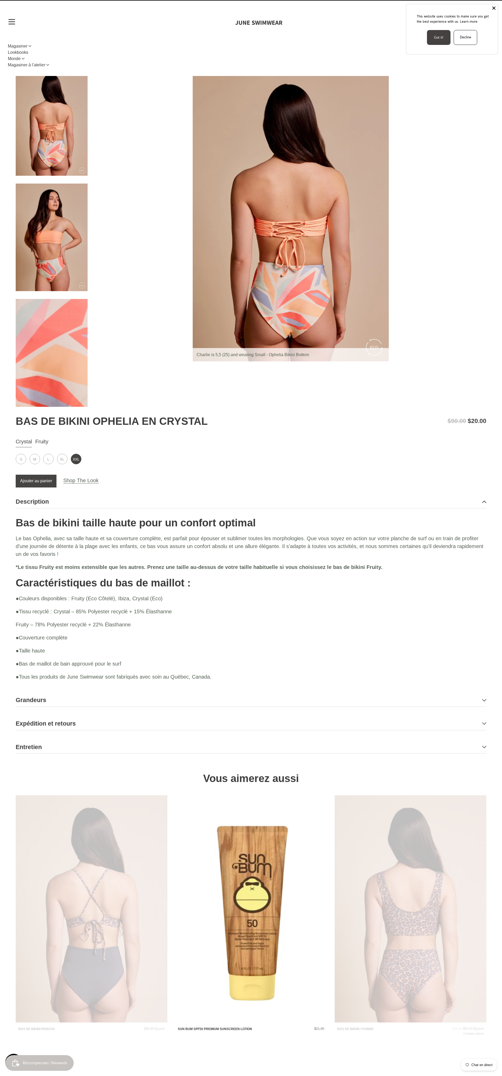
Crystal (24, 441)
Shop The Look (81, 480)
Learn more (468, 21)
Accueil (23, 59)
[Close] (494, 8)
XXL (76, 459)
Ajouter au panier (36, 481)
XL (62, 459)
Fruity (41, 441)
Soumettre (251, 780)
